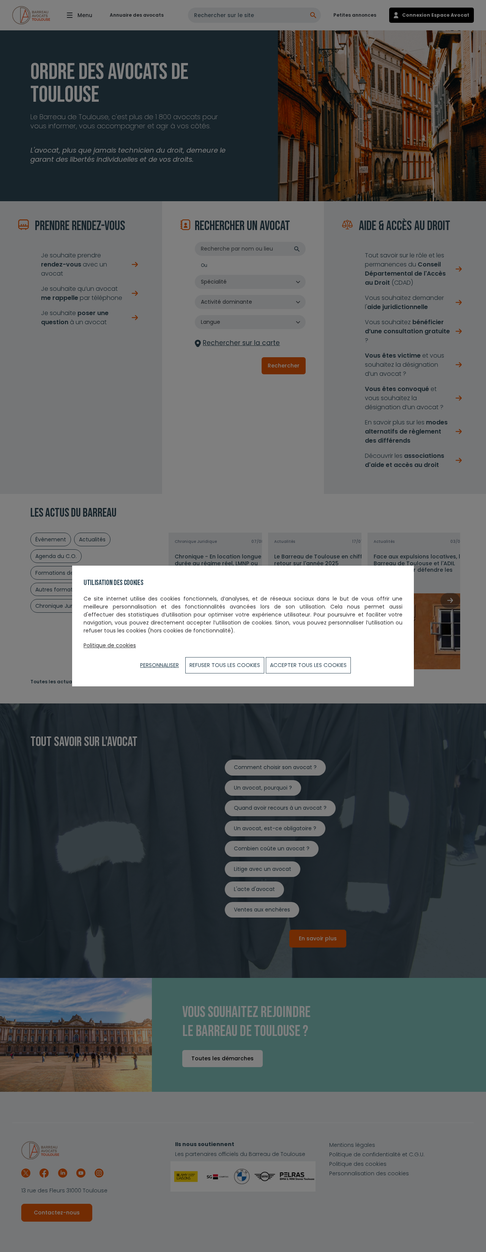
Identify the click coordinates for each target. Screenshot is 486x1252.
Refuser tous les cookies (224, 665)
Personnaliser (159, 665)
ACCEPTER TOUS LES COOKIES (308, 665)
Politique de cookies (110, 645)
